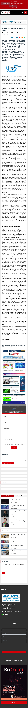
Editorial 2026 (13, 5)
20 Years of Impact (5, 3)
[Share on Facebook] (12, 38)
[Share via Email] (19, 38)
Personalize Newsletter (3, 7)
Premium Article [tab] (20, 495)
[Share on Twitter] (14, 38)
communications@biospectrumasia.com (12, 611)
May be (4, 570)
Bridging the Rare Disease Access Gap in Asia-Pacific (18, 500)
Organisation (7, 428)
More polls (16, 573)
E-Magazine (6, 5)
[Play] (24, 38)
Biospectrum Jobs (9, 7)
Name (5, 416)
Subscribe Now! (14, 702)
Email (5, 422)
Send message (14, 651)
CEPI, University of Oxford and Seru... (17, 551)
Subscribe (15, 3)
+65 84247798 (6, 614)
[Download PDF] (22, 38)
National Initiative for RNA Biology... (16, 540)
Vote (3, 573)
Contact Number (8, 439)
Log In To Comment (8, 463)
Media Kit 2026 (2, 5)
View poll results (9, 573)
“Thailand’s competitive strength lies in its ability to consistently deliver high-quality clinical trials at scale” (18, 512)
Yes (3, 567)
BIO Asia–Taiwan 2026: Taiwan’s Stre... (18, 546)
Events (12, 3)
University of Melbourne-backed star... (18, 535)
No (3, 568)
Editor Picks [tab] (7, 495)
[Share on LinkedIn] (17, 38)
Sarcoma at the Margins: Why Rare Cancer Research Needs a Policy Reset (18, 521)
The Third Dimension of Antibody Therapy (18, 506)
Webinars (18, 3)
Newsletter (21, 3)
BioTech (4, 21)
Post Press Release (20, 5)
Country (6, 434)
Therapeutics (11, 21)
